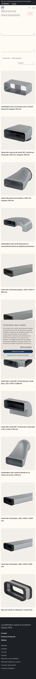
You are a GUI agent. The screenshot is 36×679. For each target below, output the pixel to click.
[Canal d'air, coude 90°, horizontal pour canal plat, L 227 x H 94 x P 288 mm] (18, 362)
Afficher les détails (26, 347)
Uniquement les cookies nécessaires (18, 355)
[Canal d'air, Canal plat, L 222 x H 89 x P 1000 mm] (18, 499)
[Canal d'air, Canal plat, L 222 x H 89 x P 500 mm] (18, 545)
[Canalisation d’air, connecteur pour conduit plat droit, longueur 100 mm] (18, 87)
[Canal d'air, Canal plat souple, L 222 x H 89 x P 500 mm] (18, 270)
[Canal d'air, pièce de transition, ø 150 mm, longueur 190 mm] (18, 179)
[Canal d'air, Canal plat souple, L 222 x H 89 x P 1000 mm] (18, 316)
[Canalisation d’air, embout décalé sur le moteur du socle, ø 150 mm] (18, 453)
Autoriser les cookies (18, 351)
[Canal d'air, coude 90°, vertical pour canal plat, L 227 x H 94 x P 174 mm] (18, 407)
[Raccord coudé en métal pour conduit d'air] (18, 590)
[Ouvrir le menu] (33, 7)
